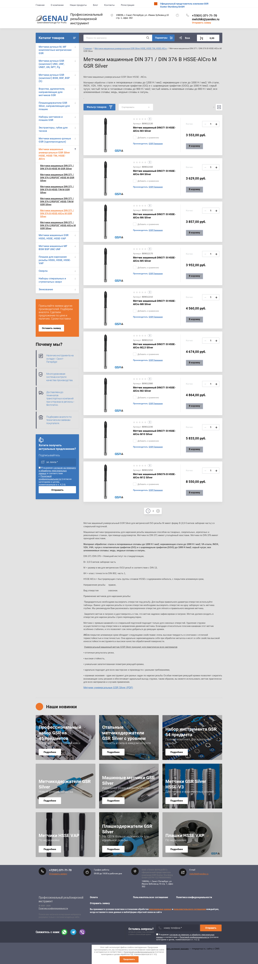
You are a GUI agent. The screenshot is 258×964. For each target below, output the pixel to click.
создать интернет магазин (176, 948)
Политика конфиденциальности (53, 908)
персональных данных (160, 909)
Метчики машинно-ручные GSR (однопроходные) (55, 140)
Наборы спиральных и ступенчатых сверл (52, 280)
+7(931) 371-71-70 (204, 15)
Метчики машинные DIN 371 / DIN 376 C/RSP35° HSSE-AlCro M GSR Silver (58, 225)
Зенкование (46, 289)
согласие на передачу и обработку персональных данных (57, 471)
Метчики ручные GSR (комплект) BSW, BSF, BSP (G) (54, 78)
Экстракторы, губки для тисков (53, 129)
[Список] (219, 107)
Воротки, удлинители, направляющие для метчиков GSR (52, 92)
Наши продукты (78, 5)
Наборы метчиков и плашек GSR (51, 118)
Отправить (57, 489)
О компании (57, 5)
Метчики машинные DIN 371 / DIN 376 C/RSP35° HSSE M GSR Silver (57, 177)
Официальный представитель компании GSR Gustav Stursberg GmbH (184, 5)
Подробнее (50, 752)
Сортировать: (128, 107)
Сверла (43, 270)
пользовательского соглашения (190, 909)
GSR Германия (156, 144)
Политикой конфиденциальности (50, 477)
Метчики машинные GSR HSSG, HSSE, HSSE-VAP (54, 237)
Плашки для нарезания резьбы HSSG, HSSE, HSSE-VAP (55, 260)
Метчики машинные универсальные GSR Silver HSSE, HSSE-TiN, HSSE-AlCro (54, 154)
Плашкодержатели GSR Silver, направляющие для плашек (54, 106)
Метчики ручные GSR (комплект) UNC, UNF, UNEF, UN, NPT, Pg (51, 64)
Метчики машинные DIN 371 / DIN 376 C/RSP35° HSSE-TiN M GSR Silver (57, 201)
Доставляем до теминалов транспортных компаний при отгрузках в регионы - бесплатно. (60, 398)
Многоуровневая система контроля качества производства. (59, 377)
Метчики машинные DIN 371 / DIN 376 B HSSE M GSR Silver (57, 167)
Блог (95, 5)
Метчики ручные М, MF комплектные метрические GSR (55, 50)
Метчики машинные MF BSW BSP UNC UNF (53, 248)
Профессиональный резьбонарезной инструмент (86, 19)
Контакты (109, 5)
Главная (40, 5)
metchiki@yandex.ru (205, 19)
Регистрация (127, 5)
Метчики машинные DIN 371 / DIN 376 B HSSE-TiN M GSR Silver (57, 189)
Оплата (94, 897)
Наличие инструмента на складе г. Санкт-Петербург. (60, 358)
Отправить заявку (201, 22)
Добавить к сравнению (148, 137)
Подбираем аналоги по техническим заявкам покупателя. (59, 420)
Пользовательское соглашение (150, 897)
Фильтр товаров (96, 107)
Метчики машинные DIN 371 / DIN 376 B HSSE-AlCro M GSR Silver (57, 213)
